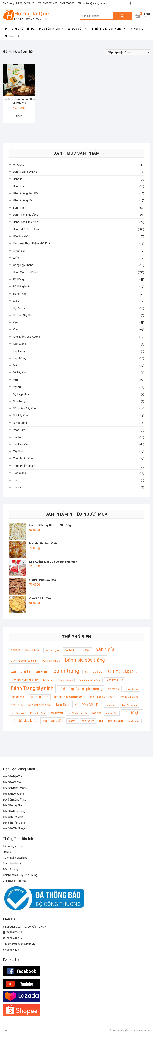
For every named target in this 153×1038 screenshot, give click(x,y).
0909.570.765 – (67, 3)
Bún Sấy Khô (21, 236)
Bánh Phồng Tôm (23, 200)
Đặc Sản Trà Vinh (13, 816)
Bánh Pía (18, 207)
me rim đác (112, 713)
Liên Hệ (14, 36)
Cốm (16, 257)
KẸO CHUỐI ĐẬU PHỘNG (102, 697)
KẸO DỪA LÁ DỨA (129, 697)
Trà (15, 480)
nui (101, 720)
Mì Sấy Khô (20, 372)
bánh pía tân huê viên (29, 671)
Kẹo (15, 322)
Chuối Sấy (19, 250)
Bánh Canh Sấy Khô (25, 171)
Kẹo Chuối (17, 705)
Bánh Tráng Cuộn (93, 672)
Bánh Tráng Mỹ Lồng (25, 214)
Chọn (19, 116)
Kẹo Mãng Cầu (37, 713)
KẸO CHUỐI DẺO (40, 697)
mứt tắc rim (88, 721)
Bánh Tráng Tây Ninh (25, 222)
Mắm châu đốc (53, 720)
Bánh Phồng (32, 650)
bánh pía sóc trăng (85, 660)
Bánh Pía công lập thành (24, 660)
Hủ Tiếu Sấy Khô (23, 315)
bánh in (15, 650)
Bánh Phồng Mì (52, 650)
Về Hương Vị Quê (13, 846)
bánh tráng (66, 671)
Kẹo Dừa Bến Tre (87, 705)
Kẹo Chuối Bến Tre (39, 705)
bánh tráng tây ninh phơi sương (80, 689)
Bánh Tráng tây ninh (32, 688)
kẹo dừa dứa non (129, 705)
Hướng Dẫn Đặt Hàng (15, 857)
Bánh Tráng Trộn (114, 680)
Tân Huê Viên (21, 444)
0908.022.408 (13, 932)
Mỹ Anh (17, 387)
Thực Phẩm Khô (23, 458)
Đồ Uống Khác (22, 286)
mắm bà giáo (132, 713)
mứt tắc (72, 721)
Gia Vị (16, 300)
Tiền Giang (19, 473)
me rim (96, 713)
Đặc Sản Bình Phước (15, 788)
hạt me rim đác (131, 689)
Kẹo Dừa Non (18, 713)
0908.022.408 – (51, 3)
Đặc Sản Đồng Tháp (14, 799)
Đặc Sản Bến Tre (12, 776)
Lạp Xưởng (19, 358)
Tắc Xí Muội (134, 721)
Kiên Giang (19, 344)
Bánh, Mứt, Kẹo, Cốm (26, 229)
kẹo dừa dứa (111, 705)
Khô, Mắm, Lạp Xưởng (26, 336)
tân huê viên (115, 720)
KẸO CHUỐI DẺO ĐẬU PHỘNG (69, 697)
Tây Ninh (18, 451)
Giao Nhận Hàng (12, 863)
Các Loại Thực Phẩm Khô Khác (32, 243)
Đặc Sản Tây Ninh (13, 805)
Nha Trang (19, 401)
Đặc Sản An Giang (13, 793)
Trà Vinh (18, 487)
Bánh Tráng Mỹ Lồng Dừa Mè (58, 680)
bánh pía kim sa (51, 660)
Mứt (15, 379)
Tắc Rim (18, 437)
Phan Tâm (19, 430)
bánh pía (104, 649)
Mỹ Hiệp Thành (22, 394)
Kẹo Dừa (62, 705)
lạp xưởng (56, 713)
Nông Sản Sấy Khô (24, 408)
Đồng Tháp (19, 293)
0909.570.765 (13, 938)
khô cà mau (18, 697)
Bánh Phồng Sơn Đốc (26, 193)
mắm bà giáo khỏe (24, 720)
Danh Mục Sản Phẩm (45, 28)
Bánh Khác (19, 186)
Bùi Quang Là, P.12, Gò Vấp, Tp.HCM (22, 3)
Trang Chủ (16, 28)
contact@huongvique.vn (95, 3)
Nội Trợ (139, 28)
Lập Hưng (19, 351)
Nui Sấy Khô (20, 415)
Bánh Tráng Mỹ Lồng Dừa (24, 680)
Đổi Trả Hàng (10, 869)
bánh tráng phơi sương (89, 680)
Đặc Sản (77, 28)
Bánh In (17, 179)
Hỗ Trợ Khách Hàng (108, 28)
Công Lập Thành (23, 265)
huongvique (11, 949)
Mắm (16, 365)
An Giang (18, 164)
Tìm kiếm (122, 16)
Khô (15, 329)
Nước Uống (20, 422)
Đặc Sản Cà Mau (12, 782)
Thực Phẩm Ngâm (24, 466)
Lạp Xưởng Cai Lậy (77, 713)
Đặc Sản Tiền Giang (14, 822)
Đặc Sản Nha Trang (14, 811)
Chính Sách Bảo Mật (15, 880)
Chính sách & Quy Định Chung (20, 875)
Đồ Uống (18, 279)
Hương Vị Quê (31, 14)
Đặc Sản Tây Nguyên (15, 828)
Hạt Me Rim (20, 308)
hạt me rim (114, 688)
